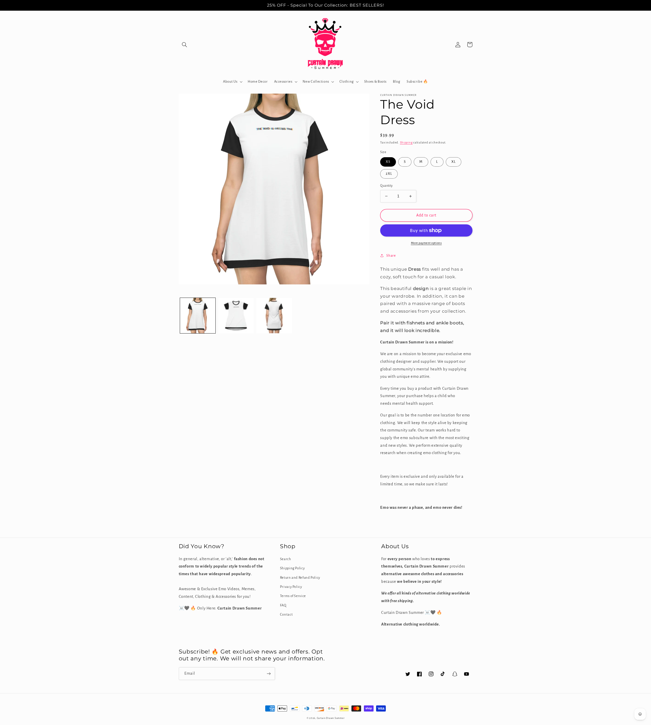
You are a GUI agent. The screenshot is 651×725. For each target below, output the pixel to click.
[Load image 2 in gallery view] (236, 316)
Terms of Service (293, 596)
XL (453, 162)
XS (388, 162)
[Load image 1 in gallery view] (198, 316)
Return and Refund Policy (300, 577)
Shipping (406, 142)
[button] (184, 44)
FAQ (283, 605)
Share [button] (391, 255)
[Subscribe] (268, 673)
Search (285, 559)
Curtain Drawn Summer (331, 718)
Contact (286, 614)
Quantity (386, 185)
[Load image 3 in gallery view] (274, 316)
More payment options (426, 243)
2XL (389, 174)
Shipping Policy (292, 568)
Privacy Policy (291, 587)
